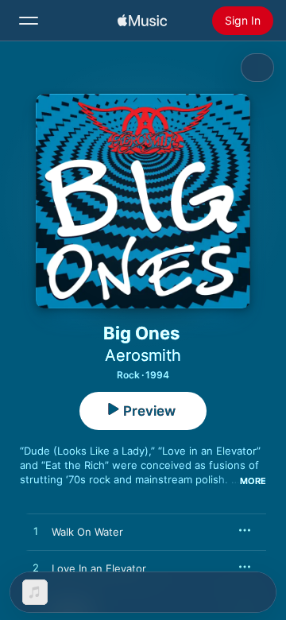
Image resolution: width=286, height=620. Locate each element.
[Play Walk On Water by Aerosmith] (36, 532)
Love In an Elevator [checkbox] (99, 568)
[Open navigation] (28, 20)
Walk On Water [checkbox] (87, 531)
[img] (142, 21)
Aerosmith (143, 355)
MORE (253, 480)
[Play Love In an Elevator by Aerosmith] (36, 568)
